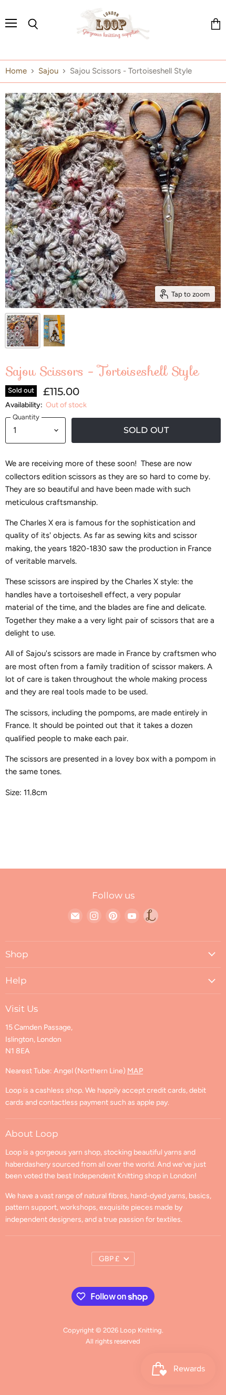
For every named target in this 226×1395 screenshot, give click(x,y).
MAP (135, 1070)
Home (16, 71)
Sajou (48, 71)
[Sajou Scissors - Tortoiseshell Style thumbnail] (22, 330)
